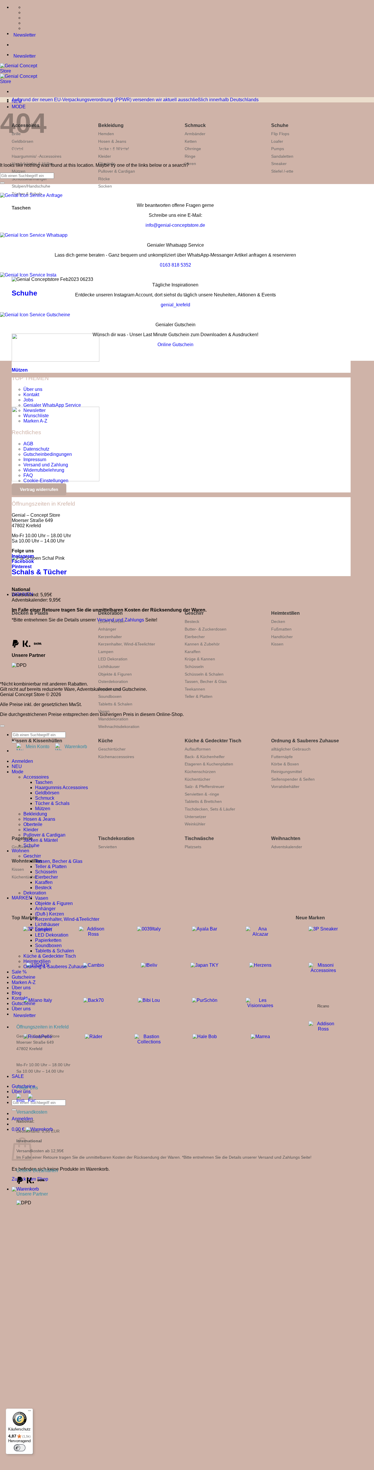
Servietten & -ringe (202, 794)
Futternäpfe (282, 756)
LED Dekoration (112, 659)
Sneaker (279, 163)
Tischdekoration (116, 838)
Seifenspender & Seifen (293, 779)
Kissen (277, 644)
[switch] (19, 1447)
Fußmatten (281, 629)
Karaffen (192, 651)
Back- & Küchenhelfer (205, 756)
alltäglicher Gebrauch (291, 749)
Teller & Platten (198, 696)
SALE (18, 1076)
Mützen (18, 171)
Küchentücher (197, 779)
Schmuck (195, 125)
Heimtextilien (285, 613)
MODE (19, 106)
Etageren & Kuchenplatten (209, 764)
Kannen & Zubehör (202, 644)
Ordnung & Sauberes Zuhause (305, 740)
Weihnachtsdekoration (118, 726)
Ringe (190, 156)
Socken (105, 186)
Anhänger (107, 629)
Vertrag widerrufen (39, 489)
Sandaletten (282, 156)
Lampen (105, 651)
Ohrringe (193, 148)
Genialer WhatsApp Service (52, 405)
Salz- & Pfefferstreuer (204, 786)
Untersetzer (195, 816)
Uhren (190, 163)
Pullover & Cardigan (116, 171)
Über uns (21, 1091)
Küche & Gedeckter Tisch (213, 740)
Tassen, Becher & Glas (206, 681)
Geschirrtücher (112, 749)
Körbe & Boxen (285, 764)
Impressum (34, 459)
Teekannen (195, 689)
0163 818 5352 (175, 264)
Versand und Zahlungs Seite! (284, 1157)
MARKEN (22, 897)
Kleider (30, 829)
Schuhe (279, 125)
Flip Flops (280, 133)
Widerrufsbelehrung (43, 470)
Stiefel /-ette (282, 171)
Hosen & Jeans (112, 141)
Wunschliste (36, 415)
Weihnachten (285, 838)
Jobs (28, 399)
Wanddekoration (113, 719)
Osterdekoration (113, 681)
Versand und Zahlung (45, 464)
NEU (17, 766)
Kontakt (31, 394)
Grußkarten (22, 846)
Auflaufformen (198, 749)
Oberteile (32, 824)
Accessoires (36, 777)
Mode (17, 771)
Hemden (106, 133)
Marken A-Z (35, 420)
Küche (105, 740)
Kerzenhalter (110, 636)
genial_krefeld (175, 304)
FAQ (28, 475)
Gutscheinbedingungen (47, 454)
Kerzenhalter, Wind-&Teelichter (126, 644)
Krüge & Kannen (200, 659)
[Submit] (14, 1110)
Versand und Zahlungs (120, 619)
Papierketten (48, 940)
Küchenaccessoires (116, 756)
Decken (278, 621)
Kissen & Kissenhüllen (37, 740)
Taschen (21, 207)
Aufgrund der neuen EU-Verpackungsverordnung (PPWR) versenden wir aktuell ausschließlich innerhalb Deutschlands (135, 99)
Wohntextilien (27, 860)
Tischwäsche (199, 838)
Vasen (104, 711)
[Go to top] (2, 726)
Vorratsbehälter (285, 786)
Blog (16, 992)
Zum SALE (120, 1332)
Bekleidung (111, 125)
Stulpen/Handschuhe (31, 186)
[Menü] (29, 1412)
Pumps (277, 148)
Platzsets (193, 846)
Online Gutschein (175, 344)
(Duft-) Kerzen (49, 913)
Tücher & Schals (52, 803)
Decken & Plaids (30, 613)
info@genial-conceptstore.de (175, 225)
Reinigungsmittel (286, 771)
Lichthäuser (109, 666)
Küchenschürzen (200, 771)
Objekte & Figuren (115, 674)
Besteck (192, 621)
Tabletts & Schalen (115, 704)
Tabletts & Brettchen (203, 801)
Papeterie (22, 838)
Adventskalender (286, 846)
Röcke (104, 178)
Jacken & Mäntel (40, 840)
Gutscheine (23, 977)
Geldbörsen (22, 141)
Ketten (191, 141)
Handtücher (282, 636)
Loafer (277, 141)
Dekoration (110, 613)
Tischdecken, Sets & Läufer (210, 809)
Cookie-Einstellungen (45, 480)
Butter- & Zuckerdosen (205, 629)
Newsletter (34, 410)
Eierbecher (195, 636)
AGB (28, 443)
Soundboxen (110, 696)
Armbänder (195, 133)
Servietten (107, 846)
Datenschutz (36, 449)
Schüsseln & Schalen (204, 674)
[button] (25, 1188)
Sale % (19, 971)
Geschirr (194, 613)
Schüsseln (194, 666)
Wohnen (20, 850)
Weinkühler (195, 824)
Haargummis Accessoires (61, 787)
